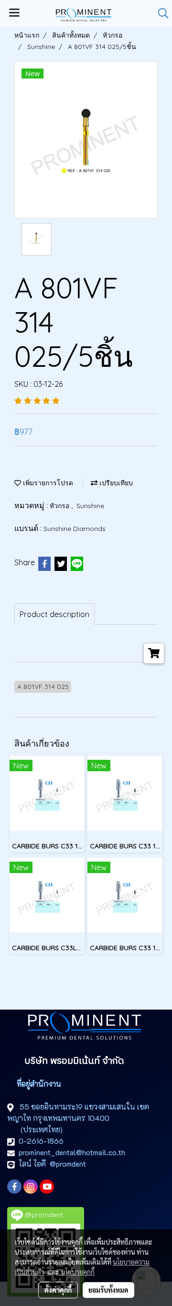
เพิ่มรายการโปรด (47, 483)
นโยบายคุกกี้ (78, 1271)
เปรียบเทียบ (115, 483)
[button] (160, 13)
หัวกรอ (60, 505)
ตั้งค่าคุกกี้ (58, 1290)
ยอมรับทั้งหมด (108, 1290)
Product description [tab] (54, 614)
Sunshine (90, 505)
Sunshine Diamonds (74, 528)
